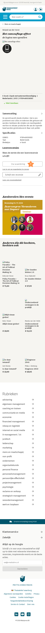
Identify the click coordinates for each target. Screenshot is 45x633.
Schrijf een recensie (14, 174)
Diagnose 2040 (31, 369)
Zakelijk (6, 537)
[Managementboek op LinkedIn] (16, 614)
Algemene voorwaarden (13, 594)
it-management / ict (11, 434)
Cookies (13, 597)
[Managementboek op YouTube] (22, 614)
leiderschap (7, 443)
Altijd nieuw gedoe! (10, 324)
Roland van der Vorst (10, 30)
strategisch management (14, 496)
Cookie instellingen (26, 597)
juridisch (6, 439)
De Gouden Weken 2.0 (33, 280)
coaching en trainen (11, 408)
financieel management (13, 421)
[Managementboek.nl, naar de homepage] (10, 11)
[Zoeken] (39, 16)
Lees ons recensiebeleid (11, 180)
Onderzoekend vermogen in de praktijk (32, 326)
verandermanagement (13, 500)
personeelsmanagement (13, 474)
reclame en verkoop (11, 491)
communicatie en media (13, 413)
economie (7, 417)
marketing (7, 448)
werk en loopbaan (10, 504)
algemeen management (13, 404)
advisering (7, 400)
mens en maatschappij (13, 452)
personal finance (10, 469)
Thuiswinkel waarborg (23, 590)
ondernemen (8, 461)
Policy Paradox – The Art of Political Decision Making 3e (11, 281)
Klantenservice (10, 531)
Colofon (28, 594)
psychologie (7, 487)
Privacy (36, 594)
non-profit (7, 456)
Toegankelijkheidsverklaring (21, 601)
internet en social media (13, 430)
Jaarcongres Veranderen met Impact (20, 208)
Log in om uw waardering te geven (15, 169)
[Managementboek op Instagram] (28, 614)
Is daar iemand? (9, 369)
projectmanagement (11, 482)
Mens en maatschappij (13, 24)
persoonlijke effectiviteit (13, 478)
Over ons (30, 604)
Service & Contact (18, 604)
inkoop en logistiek (11, 426)
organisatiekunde (10, 465)
